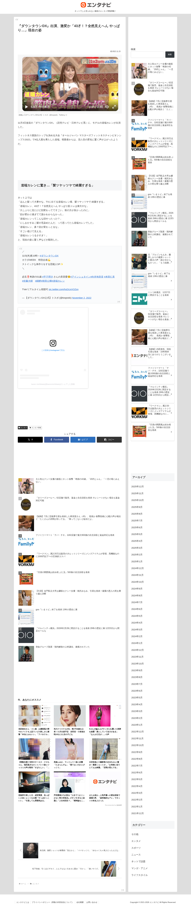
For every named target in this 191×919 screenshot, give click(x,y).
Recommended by (110, 805)
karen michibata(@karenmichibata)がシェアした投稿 (53, 384)
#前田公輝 (46, 281)
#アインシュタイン (80, 276)
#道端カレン (58, 281)
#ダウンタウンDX (49, 255)
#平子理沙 (47, 276)
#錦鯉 (38, 281)
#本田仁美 (109, 276)
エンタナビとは (22, 902)
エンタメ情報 (36, 428)
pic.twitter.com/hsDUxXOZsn (63, 289)
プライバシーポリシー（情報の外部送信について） (53, 902)
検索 (133, 49)
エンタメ (24, 428)
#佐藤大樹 (27, 281)
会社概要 (80, 902)
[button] (109, 440)
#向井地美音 (96, 276)
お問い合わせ (91, 902)
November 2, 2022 (81, 298)
